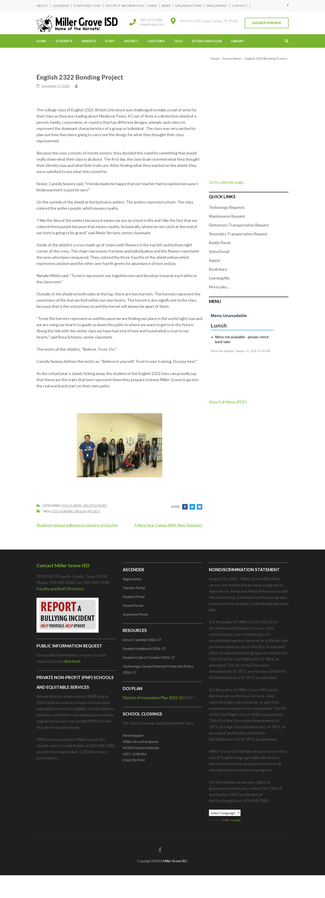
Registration (132, 579)
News (166, 6)
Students (63, 41)
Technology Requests (227, 207)
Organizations (188, 6)
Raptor (215, 260)
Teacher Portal (134, 588)
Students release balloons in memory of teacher (77, 525)
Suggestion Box (266, 23)
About (42, 6)
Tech (178, 41)
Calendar (60, 6)
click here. (72, 661)
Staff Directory (87, 6)
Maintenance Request (227, 216)
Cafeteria (156, 41)
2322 (55, 511)
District (131, 41)
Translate (236, 820)
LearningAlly (219, 278)
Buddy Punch (220, 242)
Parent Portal (133, 605)
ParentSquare (133, 735)
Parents (89, 41)
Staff (110, 41)
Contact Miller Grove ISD (62, 565)
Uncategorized (95, 506)
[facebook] (288, 5)
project (94, 511)
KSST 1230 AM (134, 754)
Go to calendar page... (227, 182)
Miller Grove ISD (175, 861)
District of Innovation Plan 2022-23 (153, 697)
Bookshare (218, 269)
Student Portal (134, 596)
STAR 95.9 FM (134, 760)
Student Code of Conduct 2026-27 (149, 657)
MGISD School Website (141, 748)
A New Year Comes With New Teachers (168, 525)
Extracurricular (207, 41)
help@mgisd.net (152, 24)
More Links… (219, 287)
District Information (124, 6)
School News (71, 506)
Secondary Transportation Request (238, 234)
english (80, 511)
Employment (216, 6)
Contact (240, 6)
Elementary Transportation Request (239, 225)
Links (152, 6)
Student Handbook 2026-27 (144, 648)
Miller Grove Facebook (140, 741)
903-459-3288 (151, 20)
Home (41, 41)
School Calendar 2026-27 (142, 639)
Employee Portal (135, 614)
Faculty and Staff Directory (60, 588)
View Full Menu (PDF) (228, 402)
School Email (219, 251)
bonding (66, 511)
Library (237, 41)
